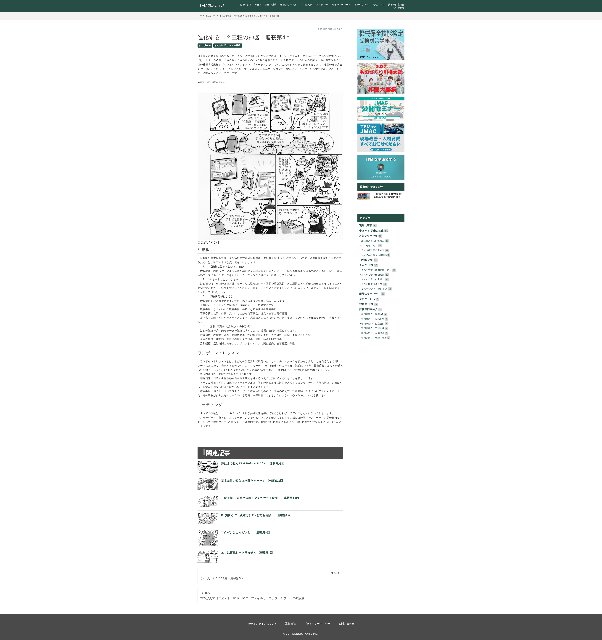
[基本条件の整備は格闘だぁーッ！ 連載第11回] (240, 490)
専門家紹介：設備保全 (372, 333)
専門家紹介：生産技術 (372, 324)
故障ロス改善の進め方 (372, 241)
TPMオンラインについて (262, 623)
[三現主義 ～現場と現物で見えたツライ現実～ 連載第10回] (248, 507)
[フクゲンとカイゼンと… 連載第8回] (234, 544)
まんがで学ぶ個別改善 (372, 275)
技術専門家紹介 (396, 4)
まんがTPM (322, 4)
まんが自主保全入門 (371, 284)
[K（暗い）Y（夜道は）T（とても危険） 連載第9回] (244, 524)
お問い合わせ (397, 7)
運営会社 (290, 623)
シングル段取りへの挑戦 (374, 255)
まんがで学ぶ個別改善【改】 (376, 270)
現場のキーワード (341, 4)
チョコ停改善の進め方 (372, 250)
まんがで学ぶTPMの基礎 (230, 16)
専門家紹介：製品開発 (372, 319)
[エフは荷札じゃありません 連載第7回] (235, 562)
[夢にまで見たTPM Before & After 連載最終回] (241, 472)
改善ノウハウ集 (288, 4)
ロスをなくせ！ (369, 245)
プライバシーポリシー (317, 623)
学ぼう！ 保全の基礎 (266, 4)
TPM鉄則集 (306, 4)
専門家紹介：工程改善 (372, 328)
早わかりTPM (361, 4)
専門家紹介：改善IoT (372, 314)
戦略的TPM (378, 4)
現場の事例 (245, 4)
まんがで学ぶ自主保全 (372, 279)
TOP (200, 16)
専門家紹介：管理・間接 (374, 338)
